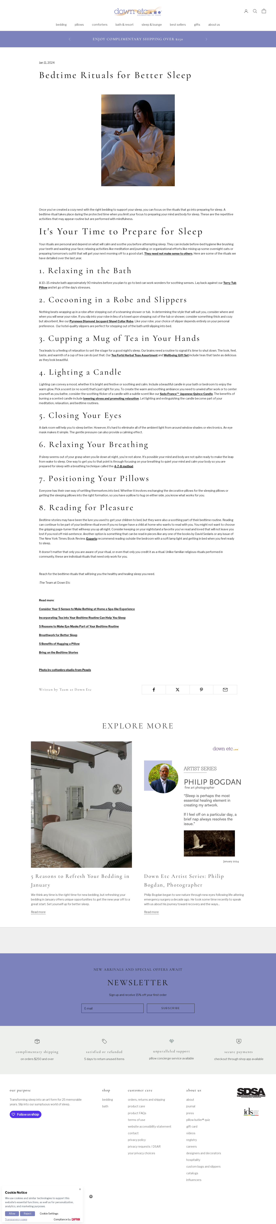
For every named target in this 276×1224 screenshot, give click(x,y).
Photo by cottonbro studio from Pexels (65, 669)
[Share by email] (225, 689)
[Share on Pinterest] (201, 689)
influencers (193, 1180)
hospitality (193, 1160)
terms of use (136, 1119)
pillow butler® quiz (198, 1119)
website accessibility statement (149, 1126)
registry (191, 1140)
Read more (38, 912)
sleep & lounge (152, 24)
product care (136, 1106)
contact (133, 1133)
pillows (79, 24)
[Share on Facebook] (154, 689)
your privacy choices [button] (141, 1153)
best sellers (178, 24)
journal (190, 1106)
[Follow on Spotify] (90, 1196)
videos (190, 1133)
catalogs (192, 1173)
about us (214, 24)
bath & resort (125, 24)
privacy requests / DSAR (144, 1146)
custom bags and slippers (203, 1166)
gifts (197, 24)
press (190, 1113)
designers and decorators (203, 1153)
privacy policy (137, 1140)
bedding (61, 24)
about (190, 1099)
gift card (191, 1126)
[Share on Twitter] (178, 689)
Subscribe (170, 1008)
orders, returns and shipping (146, 1099)
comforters (99, 24)
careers (191, 1146)
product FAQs (137, 1113)
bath (105, 1106)
